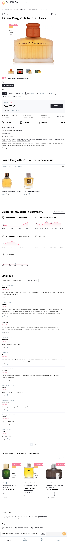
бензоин (4, 141)
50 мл (26, 482)
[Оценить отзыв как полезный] (3, 194)
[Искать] (63, 166)
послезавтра (12, 115)
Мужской (8, 133)
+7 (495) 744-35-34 (9, 517)
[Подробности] (19, 110)
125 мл (35, 482)
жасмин (50, 139)
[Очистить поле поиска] (64, 3)
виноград (36, 139)
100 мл (4, 482)
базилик (8, 139)
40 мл (47, 482)
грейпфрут (29, 139)
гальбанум (21, 139)
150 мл (9, 482)
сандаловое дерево (23, 141)
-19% (11, 103)
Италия (19, 130)
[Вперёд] (63, 458)
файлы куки (16, 533)
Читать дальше (7, 148)
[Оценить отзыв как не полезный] (7, 194)
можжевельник (59, 139)
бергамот (15, 139)
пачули (14, 141)
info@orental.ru (41, 517)
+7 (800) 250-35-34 (25, 517)
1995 (11, 136)
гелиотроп (43, 139)
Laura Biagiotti (11, 127)
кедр (9, 141)
